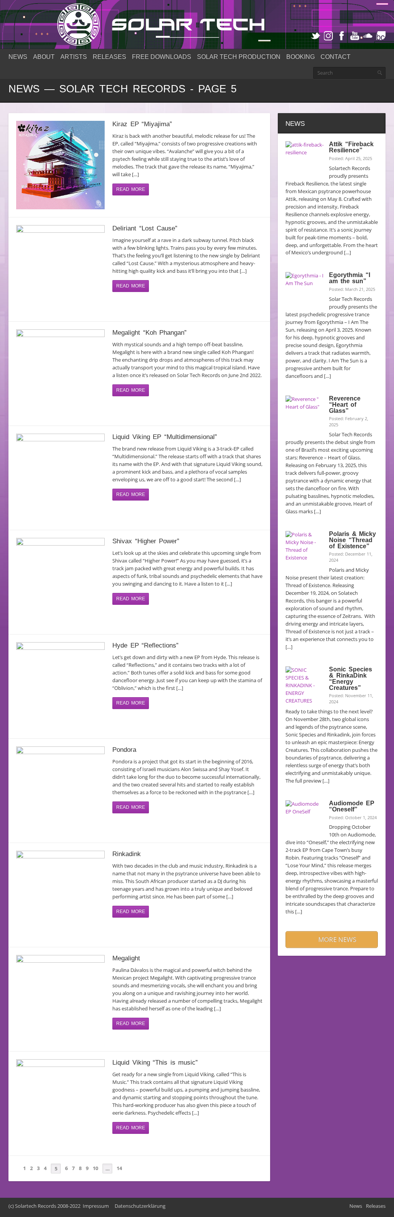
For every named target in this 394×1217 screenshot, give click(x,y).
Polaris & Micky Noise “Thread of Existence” (352, 540)
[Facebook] (341, 36)
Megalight (126, 958)
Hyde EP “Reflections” (145, 645)
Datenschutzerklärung (140, 1205)
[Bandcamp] (381, 36)
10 (95, 1168)
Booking (300, 56)
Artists (73, 56)
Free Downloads (161, 56)
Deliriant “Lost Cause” (144, 228)
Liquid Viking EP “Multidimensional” (164, 437)
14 (119, 1168)
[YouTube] (354, 36)
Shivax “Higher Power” (145, 541)
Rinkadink (126, 854)
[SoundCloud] (367, 36)
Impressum (96, 1205)
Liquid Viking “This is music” (155, 1062)
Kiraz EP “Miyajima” (142, 124)
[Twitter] (315, 36)
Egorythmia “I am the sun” (349, 278)
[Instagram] (328, 36)
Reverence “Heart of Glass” (345, 404)
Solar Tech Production (238, 56)
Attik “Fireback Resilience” (351, 147)
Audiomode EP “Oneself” (351, 806)
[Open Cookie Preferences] (17, 1207)
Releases (109, 56)
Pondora (124, 749)
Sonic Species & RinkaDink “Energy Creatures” (350, 678)
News (17, 56)
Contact (336, 56)
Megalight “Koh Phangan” (149, 332)
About (44, 56)
